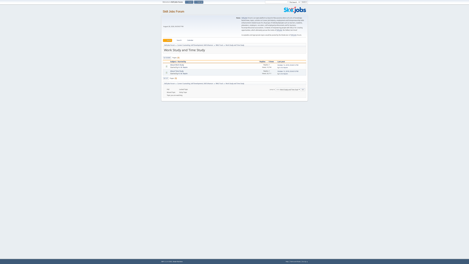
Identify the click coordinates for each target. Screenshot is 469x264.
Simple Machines (178, 261)
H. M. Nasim (182, 67)
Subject (173, 61)
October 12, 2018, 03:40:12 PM (287, 65)
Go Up (166, 78)
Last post (281, 61)
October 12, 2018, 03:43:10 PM (287, 71)
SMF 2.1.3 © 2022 (166, 261)
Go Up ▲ (305, 261)
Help (287, 261)
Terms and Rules (295, 261)
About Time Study (177, 71)
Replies (262, 61)
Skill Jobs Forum (173, 11)
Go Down (167, 58)
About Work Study (177, 65)
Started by (182, 61)
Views (271, 61)
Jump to (272, 89)
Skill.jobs (244, 18)
